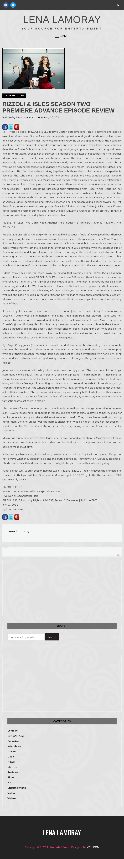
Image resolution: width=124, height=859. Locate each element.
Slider (11, 777)
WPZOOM (93, 847)
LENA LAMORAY (62, 19)
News (11, 761)
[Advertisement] (34, 587)
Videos (11, 798)
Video (11, 793)
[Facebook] (5, 126)
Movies (11, 751)
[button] (62, 36)
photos (12, 767)
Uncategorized (16, 787)
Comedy (12, 730)
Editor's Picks (16, 735)
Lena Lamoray (24, 117)
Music (10, 756)
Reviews (10, 95)
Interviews (14, 746)
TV (22, 95)
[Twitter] (10, 126)
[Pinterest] (16, 126)
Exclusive (13, 741)
